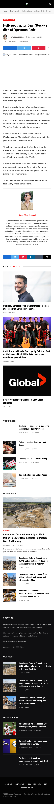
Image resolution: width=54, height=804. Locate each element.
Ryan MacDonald (18, 37)
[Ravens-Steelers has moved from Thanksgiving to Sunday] (9, 746)
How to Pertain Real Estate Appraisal (34, 475)
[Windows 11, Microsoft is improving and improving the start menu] (9, 431)
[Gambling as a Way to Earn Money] (9, 463)
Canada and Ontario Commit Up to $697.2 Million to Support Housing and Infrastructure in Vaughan (33, 561)
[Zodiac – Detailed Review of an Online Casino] (9, 447)
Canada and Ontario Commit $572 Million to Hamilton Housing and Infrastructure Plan (33, 577)
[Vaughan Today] (27, 4)
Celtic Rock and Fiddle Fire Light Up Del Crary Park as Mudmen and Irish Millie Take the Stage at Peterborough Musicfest (26, 354)
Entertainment (9, 20)
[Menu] (4, 4)
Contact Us (19, 784)
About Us (8, 784)
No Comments (10, 41)
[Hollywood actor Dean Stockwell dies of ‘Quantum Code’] (27, 69)
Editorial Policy (40, 784)
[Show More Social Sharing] (48, 48)
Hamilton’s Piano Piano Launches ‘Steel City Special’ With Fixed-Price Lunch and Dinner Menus (34, 594)
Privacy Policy (27, 788)
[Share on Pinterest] (38, 48)
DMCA (28, 784)
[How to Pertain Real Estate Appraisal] (9, 480)
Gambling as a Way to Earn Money (33, 458)
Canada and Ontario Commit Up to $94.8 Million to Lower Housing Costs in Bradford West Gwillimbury (25, 538)
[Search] (50, 4)
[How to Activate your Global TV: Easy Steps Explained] (27, 381)
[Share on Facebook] (10, 48)
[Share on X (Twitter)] (24, 48)
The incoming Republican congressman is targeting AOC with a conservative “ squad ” (34, 761)
